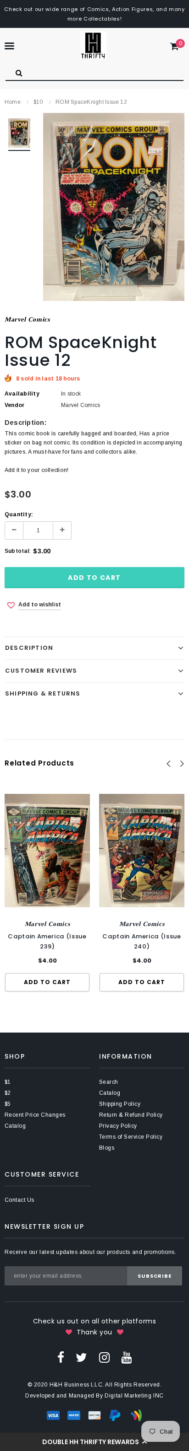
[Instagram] (104, 1357)
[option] (113, 207)
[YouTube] (126, 1357)
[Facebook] (60, 1357)
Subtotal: (18, 551)
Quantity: (19, 514)
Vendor (14, 405)
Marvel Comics (27, 319)
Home (13, 102)
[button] (94, 1442)
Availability (22, 394)
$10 (38, 102)
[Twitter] (81, 1357)
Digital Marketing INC (134, 1395)
